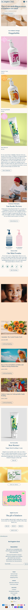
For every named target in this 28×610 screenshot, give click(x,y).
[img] (9, 598)
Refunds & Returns (14, 582)
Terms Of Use (14, 574)
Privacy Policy (14, 575)
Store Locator (14, 593)
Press (14, 595)
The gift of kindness (14, 515)
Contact (14, 589)
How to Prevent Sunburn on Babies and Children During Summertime (12, 365)
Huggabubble (13, 33)
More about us (14, 221)
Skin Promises (14, 270)
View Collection (6, 170)
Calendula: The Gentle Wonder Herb (11, 337)
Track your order (14, 584)
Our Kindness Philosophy (7, 13)
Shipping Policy (14, 577)
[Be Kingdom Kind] (8, 2)
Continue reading (7, 344)
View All (14, 460)
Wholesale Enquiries (14, 591)
